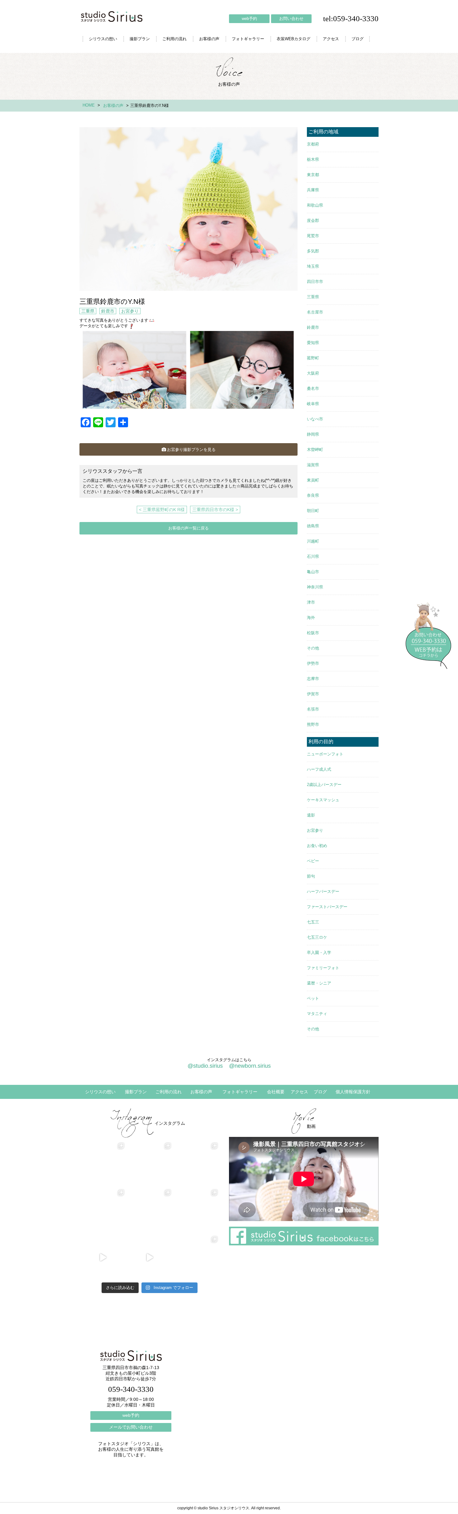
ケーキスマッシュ (323, 800)
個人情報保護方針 (353, 1091)
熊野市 (313, 724)
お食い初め (317, 845)
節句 (311, 876)
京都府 (313, 144)
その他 (313, 648)
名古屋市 (315, 312)
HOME (89, 105)
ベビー (313, 861)
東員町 (313, 480)
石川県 (313, 556)
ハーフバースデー (323, 891)
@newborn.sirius (250, 1066)
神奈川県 (315, 587)
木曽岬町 (315, 449)
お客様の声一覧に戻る (188, 528)
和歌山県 (315, 205)
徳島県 (313, 526)
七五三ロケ (317, 937)
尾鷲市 (313, 235)
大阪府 (313, 373)
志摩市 (313, 678)
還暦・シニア (319, 983)
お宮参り (130, 311)
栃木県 (313, 159)
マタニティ (317, 1013)
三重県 (87, 311)
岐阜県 (313, 403)
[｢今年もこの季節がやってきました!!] (149, 1257)
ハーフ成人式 (319, 769)
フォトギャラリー (248, 38)
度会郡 (313, 220)
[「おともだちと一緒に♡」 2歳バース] (149, 1210)
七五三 (313, 922)
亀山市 (313, 571)
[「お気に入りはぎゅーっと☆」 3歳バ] (102, 1210)
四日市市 (315, 281)
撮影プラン (140, 38)
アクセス (331, 38)
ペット (313, 998)
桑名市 (313, 388)
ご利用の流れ (174, 38)
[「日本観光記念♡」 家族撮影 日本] (196, 1164)
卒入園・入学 (319, 952)
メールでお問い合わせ (131, 1427)
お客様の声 (209, 38)
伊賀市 (313, 694)
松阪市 (313, 632)
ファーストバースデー (327, 906)
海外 (311, 617)
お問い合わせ (291, 18)
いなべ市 (315, 419)
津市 (311, 602)
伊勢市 (313, 663)
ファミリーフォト (323, 967)
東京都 (313, 174)
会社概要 (275, 1091)
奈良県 (313, 495)
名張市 (313, 709)
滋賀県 (313, 464)
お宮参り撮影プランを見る (191, 449)
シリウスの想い (103, 38)
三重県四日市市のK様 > (215, 509)
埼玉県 (313, 266)
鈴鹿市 (107, 311)
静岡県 (313, 434)
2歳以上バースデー (324, 784)
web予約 (249, 18)
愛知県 (313, 342)
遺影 (311, 815)
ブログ (357, 38)
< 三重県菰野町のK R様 (162, 509)
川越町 (313, 541)
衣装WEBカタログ (293, 38)
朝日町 (313, 510)
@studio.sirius (205, 1066)
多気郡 (313, 251)
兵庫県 (313, 190)
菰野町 (313, 358)
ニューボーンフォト (325, 754)
